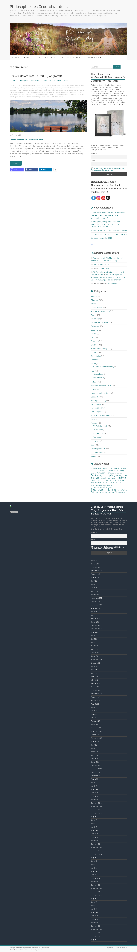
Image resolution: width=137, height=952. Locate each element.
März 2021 (94, 718)
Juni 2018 (94, 823)
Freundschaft (57, 88)
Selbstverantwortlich (45, 94)
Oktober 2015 (95, 933)
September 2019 (96, 776)
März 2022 (94, 680)
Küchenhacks (98, 433)
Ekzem (112, 473)
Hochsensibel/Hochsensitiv (101, 386)
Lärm (72, 90)
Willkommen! (104, 264)
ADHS (93, 468)
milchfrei (109, 485)
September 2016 (96, 895)
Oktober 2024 (95, 601)
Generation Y (65, 88)
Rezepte (94, 423)
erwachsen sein (37, 88)
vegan (123, 492)
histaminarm (13, 90)
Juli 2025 (94, 581)
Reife (81, 92)
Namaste (23, 92)
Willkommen (16, 57)
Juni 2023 (94, 639)
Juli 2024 (94, 612)
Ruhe (26, 94)
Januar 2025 (95, 595)
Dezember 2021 (96, 690)
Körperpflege (98, 374)
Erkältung (21, 88)
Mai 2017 (94, 868)
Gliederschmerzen (75, 88)
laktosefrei (122, 483)
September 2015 (96, 936)
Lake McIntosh (60, 90)
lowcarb (93, 485)
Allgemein (25, 81)
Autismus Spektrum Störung (103, 367)
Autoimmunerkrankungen (100, 311)
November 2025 (96, 571)
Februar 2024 (95, 618)
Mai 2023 (94, 642)
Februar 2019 (95, 796)
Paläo (119, 490)
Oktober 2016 (95, 892)
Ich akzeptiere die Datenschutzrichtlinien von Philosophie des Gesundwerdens (107, 169)
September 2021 (96, 700)
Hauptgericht (98, 430)
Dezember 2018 (96, 803)
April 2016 (94, 912)
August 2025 (95, 577)
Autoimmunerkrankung (115, 471)
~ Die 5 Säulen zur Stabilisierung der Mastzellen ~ (61, 57)
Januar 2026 (95, 564)
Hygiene (20, 90)
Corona (94, 334)
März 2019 (94, 793)
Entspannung (118, 473)
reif (78, 92)
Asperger (116, 468)
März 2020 (94, 755)
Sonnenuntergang (71, 94)
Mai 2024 (94, 615)
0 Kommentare (58, 97)
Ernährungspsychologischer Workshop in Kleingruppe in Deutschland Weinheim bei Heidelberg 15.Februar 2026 (106, 224)
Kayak (45, 90)
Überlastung (80, 94)
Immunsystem (96, 483)
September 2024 (96, 605)
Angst (43, 85)
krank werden (51, 90)
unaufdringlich (14, 97)
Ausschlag (95, 471)
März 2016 (94, 916)
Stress (118, 492)
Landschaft (67, 90)
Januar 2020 (95, 762)
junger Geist (30, 90)
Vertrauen (28, 97)
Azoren (93, 315)
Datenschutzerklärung (121, 947)
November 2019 (96, 769)
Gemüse (118, 475)
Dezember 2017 (96, 844)
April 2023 (94, 646)
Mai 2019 (94, 786)
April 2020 (94, 752)
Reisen (60, 81)
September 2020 (96, 738)
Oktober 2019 (95, 772)
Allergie (33, 85)
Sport (66, 81)
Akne (97, 468)
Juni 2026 (94, 560)
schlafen (30, 94)
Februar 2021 (95, 721)
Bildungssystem (61, 85)
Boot (68, 85)
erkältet (16, 88)
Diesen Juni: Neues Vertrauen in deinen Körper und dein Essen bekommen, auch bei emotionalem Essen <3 (108, 215)
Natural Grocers (35, 92)
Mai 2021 (94, 711)
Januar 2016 (95, 922)
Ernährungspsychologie (99, 349)
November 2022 (96, 659)
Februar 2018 (95, 837)
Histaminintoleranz (113, 480)
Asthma (123, 468)
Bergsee (54, 85)
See (34, 94)
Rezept (102, 492)
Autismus (103, 471)
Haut (92, 371)
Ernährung (94, 345)
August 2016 (95, 899)
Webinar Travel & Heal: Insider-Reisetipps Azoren (109, 231)
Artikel (26, 57)
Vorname (94, 153)
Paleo (113, 489)
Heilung (102, 478)
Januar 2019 (95, 800)
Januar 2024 (95, 622)
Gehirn (93, 364)
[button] (17, 169)
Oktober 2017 (95, 851)
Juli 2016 (94, 902)
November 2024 (96, 598)
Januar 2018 (95, 841)
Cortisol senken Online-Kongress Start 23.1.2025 (109, 234)
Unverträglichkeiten (98, 449)
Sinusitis (53, 94)
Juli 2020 (94, 745)
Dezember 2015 (96, 926)
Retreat (11, 94)
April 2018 (94, 830)
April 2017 (94, 871)
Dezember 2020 (96, 728)
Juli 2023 (94, 636)
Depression (105, 473)
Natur (28, 92)
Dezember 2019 (96, 765)
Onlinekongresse (97, 412)
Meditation (99, 485)
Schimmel (94, 441)
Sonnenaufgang (61, 94)
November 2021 (96, 694)
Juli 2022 (94, 666)
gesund (124, 476)
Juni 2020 (94, 748)
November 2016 (96, 888)
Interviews (95, 389)
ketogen (108, 483)
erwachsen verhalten (47, 88)
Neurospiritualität (97, 408)
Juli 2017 (94, 861)
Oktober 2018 (95, 810)
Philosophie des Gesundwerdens (39, 6)
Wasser (43, 97)
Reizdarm (95, 492)
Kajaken (41, 90)
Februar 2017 (95, 878)
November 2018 (96, 806)
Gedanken (34, 81)
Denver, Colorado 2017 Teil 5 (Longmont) (36, 76)
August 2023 (95, 632)
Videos (93, 456)
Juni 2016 (94, 905)
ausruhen (48, 85)
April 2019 (94, 789)
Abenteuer (28, 85)
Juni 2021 (94, 707)
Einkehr (12, 88)
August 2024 (95, 608)
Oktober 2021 (95, 697)
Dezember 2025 (96, 567)
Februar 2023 (95, 653)
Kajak (36, 90)
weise (47, 97)
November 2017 (96, 847)
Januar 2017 (95, 881)
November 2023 (96, 629)
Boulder (72, 85)
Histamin (94, 382)
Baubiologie (95, 319)
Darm (93, 337)
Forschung (95, 352)
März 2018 (94, 834)
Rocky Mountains (19, 94)
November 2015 (96, 929)
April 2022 (94, 677)
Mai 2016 (94, 909)
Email (93, 161)
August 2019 (95, 779)
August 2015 (95, 940)
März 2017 (94, 875)
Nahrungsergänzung (98, 401)
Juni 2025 (94, 584)
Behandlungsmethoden (99, 322)
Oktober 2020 (95, 735)
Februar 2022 (95, 683)
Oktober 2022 (95, 663)
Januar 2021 (95, 724)
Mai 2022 (94, 673)
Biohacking (95, 326)
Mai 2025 (94, 588)
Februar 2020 (95, 759)
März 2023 (94, 649)
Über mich (36, 57)
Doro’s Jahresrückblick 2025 (101, 238)
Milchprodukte (14, 92)
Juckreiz (103, 483)
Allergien (94, 296)
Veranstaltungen (97, 452)
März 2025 (94, 591)
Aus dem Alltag (96, 308)
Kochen (113, 483)
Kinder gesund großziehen (100, 393)
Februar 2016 (95, 919)
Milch (83, 90)
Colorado (77, 85)
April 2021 (94, 714)
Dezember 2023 (96, 625)
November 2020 (96, 731)
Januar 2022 (95, 687)
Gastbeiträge (96, 356)
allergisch (38, 85)
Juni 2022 (94, 670)
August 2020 (95, 741)
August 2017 (95, 858)
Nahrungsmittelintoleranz (102, 487)
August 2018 (95, 817)
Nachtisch (97, 437)
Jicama (25, 90)
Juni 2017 (94, 864)
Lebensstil (94, 397)
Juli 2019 (94, 782)
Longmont (78, 90)
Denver (82, 85)
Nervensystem (96, 404)
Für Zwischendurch (100, 426)
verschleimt (22, 97)
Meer (104, 485)
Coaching (94, 330)
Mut (19, 92)
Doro (14, 81)
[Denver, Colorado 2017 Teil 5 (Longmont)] (48, 101)
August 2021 (95, 704)
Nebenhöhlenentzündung (47, 92)
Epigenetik (95, 341)
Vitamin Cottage (36, 97)
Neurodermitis (98, 378)
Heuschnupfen (110, 478)
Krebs (117, 483)
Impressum (110, 947)
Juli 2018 (94, 820)
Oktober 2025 (95, 574)
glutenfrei (95, 478)
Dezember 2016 (96, 885)
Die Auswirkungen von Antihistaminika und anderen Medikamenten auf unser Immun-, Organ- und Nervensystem (108, 277)
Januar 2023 (95, 656)
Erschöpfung (28, 88)
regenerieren (73, 92)
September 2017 (96, 854)
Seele (37, 94)
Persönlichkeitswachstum (48, 81)
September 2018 (96, 813)
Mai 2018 (94, 827)
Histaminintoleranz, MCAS (92, 57)
